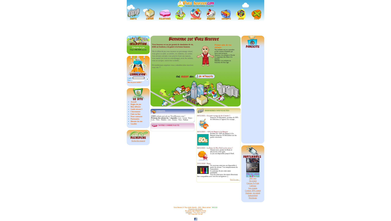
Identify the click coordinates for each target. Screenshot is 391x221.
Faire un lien (135, 114)
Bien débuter (136, 107)
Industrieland (253, 195)
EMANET (189, 212)
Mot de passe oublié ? (135, 82)
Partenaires (135, 119)
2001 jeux (252, 178)
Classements (135, 112)
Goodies (134, 124)
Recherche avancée (138, 141)
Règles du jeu (136, 104)
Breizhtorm (253, 198)
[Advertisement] (195, 28)
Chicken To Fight (253, 183)
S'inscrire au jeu (138, 47)
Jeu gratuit (253, 181)
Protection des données (195, 209)
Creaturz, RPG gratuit (253, 191)
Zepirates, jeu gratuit (252, 193)
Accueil (133, 102)
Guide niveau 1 (136, 109)
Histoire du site (136, 121)
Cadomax (252, 186)
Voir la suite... (235, 180)
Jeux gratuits (252, 188)
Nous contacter (136, 116)
